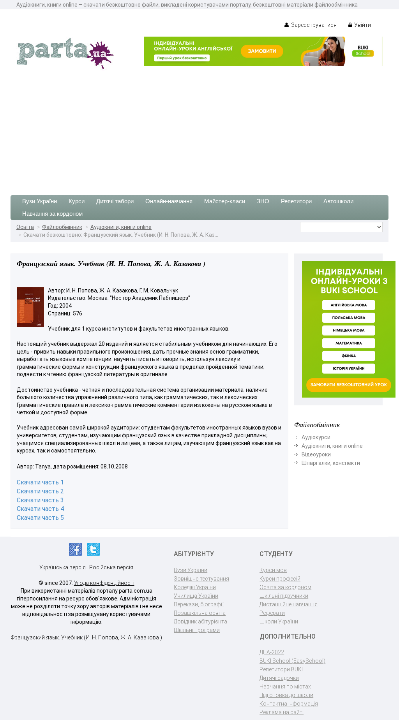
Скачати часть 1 (40, 482)
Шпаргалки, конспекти (331, 463)
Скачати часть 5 (40, 517)
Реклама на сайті (282, 712)
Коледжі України (195, 587)
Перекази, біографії (199, 604)
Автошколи (338, 201)
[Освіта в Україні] (65, 53)
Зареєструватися (313, 25)
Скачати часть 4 (40, 508)
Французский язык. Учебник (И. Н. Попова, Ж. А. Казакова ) (86, 637)
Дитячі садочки (279, 678)
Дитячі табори (115, 201)
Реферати (272, 613)
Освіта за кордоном (285, 587)
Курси (77, 201)
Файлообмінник (62, 227)
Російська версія (111, 567)
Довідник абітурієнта (200, 621)
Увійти (362, 25)
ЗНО (263, 201)
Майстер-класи (224, 201)
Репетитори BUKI (281, 669)
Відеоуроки (316, 454)
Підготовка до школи (286, 695)
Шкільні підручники (284, 596)
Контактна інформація (289, 704)
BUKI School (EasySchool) (292, 661)
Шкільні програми (197, 630)
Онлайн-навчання (168, 201)
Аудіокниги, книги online (121, 227)
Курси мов (273, 570)
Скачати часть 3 (40, 500)
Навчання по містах (285, 686)
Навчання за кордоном (52, 213)
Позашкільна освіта (200, 613)
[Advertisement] (199, 128)
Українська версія (62, 567)
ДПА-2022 (272, 652)
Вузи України (39, 201)
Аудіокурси (316, 437)
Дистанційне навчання (289, 604)
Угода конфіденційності (104, 583)
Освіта (25, 227)
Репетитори (296, 201)
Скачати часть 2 (40, 491)
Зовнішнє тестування (201, 579)
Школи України (279, 621)
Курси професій (280, 579)
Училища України (196, 596)
